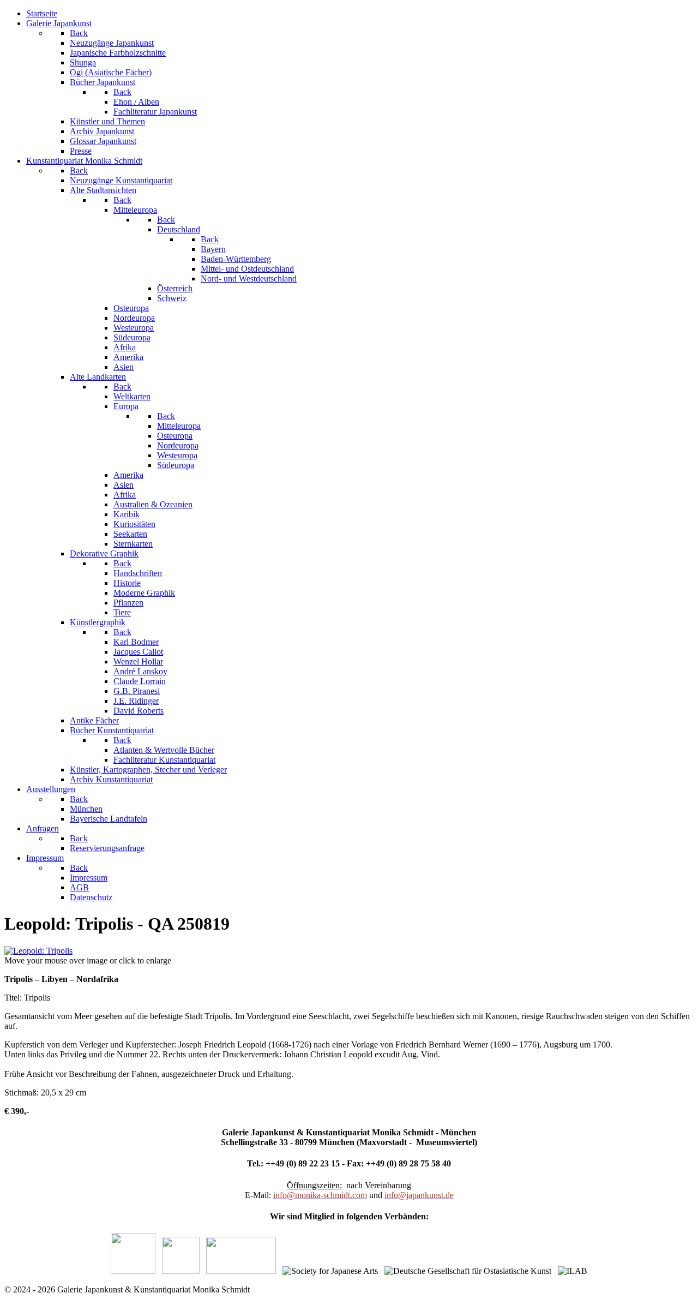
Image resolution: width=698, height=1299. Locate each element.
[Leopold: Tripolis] (38, 950)
